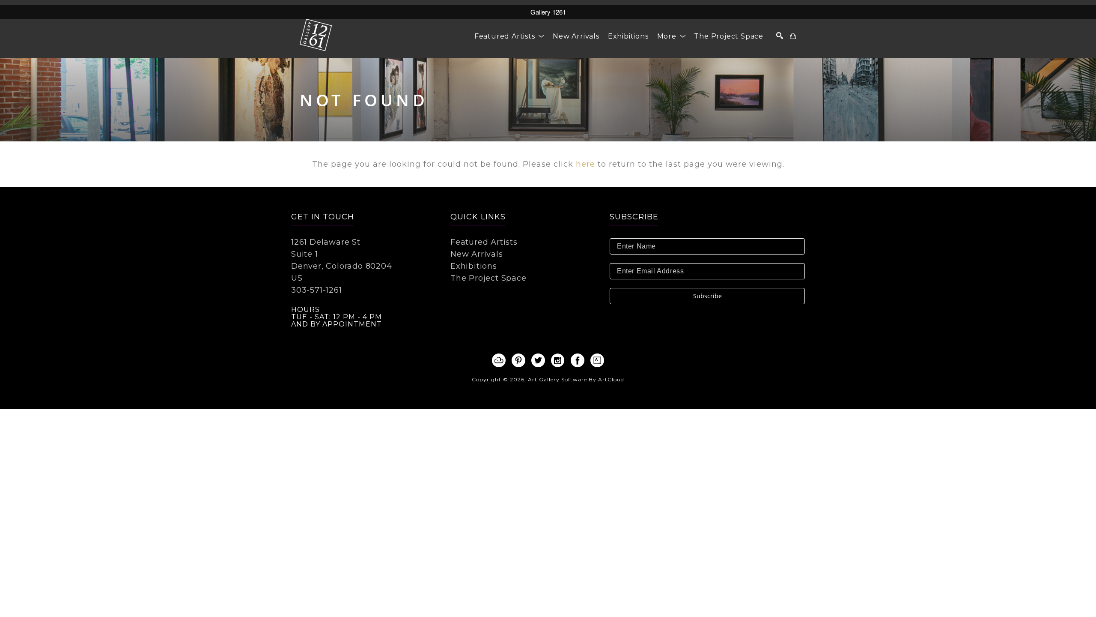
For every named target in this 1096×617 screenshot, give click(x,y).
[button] (509, 36)
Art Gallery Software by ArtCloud (576, 379)
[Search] (779, 35)
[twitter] (538, 360)
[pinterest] (518, 360)
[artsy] (597, 360)
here (585, 164)
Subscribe (707, 296)
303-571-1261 (316, 290)
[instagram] (558, 360)
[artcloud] (499, 360)
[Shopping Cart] (793, 36)
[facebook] (577, 360)
